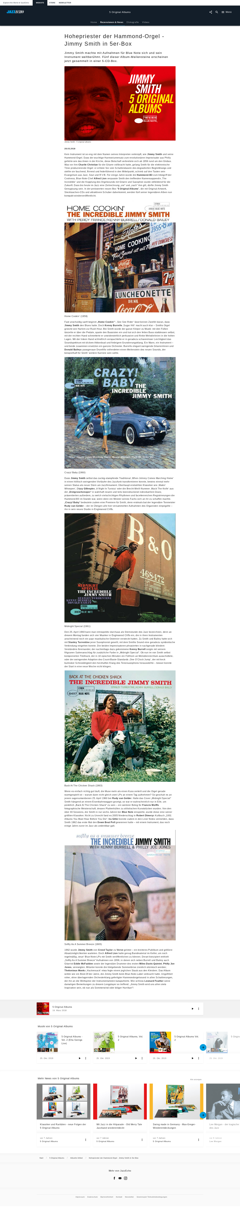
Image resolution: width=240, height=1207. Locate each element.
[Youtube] (120, 1178)
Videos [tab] (145, 22)
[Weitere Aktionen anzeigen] (198, 1008)
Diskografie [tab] (133, 22)
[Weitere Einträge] (203, 1047)
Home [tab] (94, 22)
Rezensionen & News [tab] (111, 22)
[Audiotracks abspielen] (192, 1008)
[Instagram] (125, 1178)
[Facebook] (114, 1178)
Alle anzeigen (196, 1080)
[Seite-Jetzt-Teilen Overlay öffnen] (210, 12)
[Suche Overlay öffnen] (217, 12)
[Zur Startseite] (57, 13)
